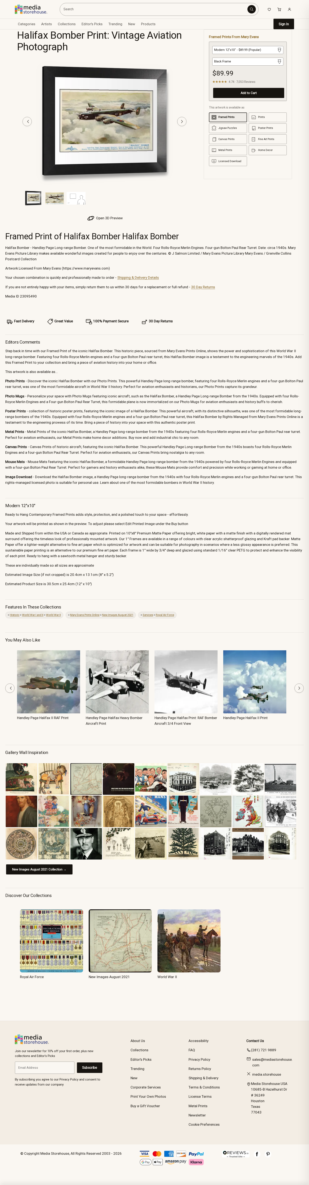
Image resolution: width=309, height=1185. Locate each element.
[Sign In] (289, 9)
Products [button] (148, 24)
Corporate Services (146, 1087)
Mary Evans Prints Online (84, 614)
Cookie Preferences (204, 1124)
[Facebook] (257, 1156)
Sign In (284, 24)
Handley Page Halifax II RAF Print (43, 718)
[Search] (251, 9)
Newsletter (197, 1115)
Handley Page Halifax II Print (245, 718)
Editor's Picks (92, 24)
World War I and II (32, 614)
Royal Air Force (165, 614)
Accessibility (199, 1041)
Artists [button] (46, 24)
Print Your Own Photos (148, 1096)
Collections (67, 24)
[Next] (181, 121)
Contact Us (255, 1041)
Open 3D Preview (109, 218)
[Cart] (279, 9)
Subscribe (89, 1068)
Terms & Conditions (204, 1087)
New (131, 24)
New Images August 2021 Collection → (39, 869)
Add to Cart (249, 93)
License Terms (200, 1096)
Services (148, 614)
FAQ (192, 1050)
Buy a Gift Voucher (145, 1106)
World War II (53, 614)
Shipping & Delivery (203, 1078)
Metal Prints (198, 1106)
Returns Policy (200, 1069)
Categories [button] (26, 24)
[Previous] (27, 121)
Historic (14, 614)
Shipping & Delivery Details (138, 277)
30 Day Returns (203, 287)
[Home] (34, 9)
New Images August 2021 (117, 614)
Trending (115, 24)
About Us (138, 1041)
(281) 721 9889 (263, 1050)
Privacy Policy (199, 1059)
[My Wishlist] (269, 9)
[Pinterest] (268, 1156)
